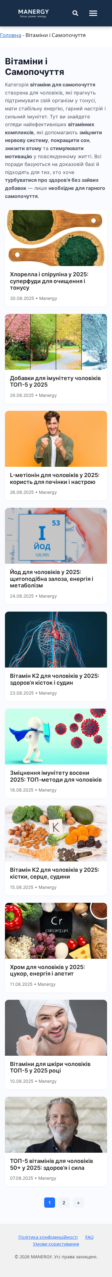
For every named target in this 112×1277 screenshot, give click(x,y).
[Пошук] (75, 13)
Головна (10, 35)
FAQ (89, 1237)
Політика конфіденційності (48, 1237)
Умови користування (56, 1244)
